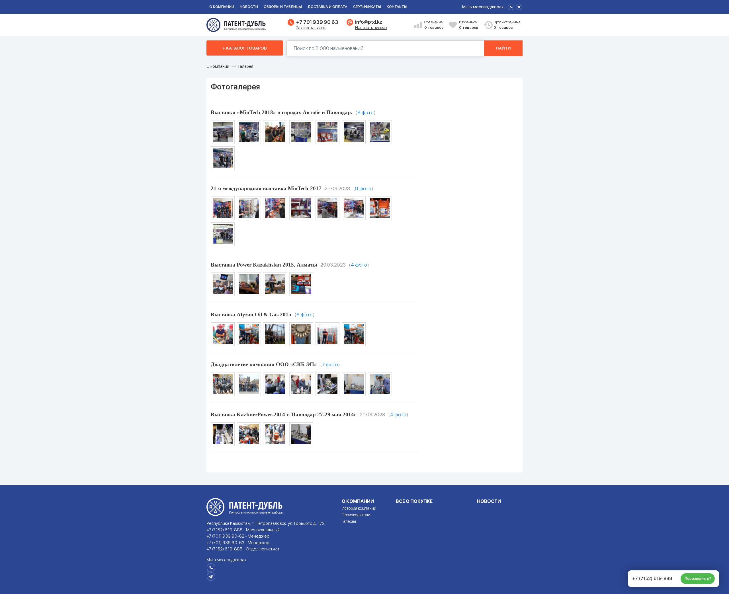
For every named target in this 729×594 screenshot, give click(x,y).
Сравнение (434, 25)
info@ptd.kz (368, 22)
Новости (249, 7)
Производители (356, 515)
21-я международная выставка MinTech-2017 (266, 188)
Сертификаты (367, 7)
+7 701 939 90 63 (317, 22)
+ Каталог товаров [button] (244, 48)
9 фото (363, 188)
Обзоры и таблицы (283, 7)
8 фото (365, 112)
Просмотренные (503, 25)
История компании (359, 508)
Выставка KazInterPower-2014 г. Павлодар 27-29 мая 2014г (284, 414)
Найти (503, 48)
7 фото (330, 364)
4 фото (359, 265)
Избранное (468, 25)
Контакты (397, 7)
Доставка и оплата (327, 7)
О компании (221, 7)
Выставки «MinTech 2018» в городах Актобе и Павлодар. (281, 112)
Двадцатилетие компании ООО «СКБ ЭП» (264, 364)
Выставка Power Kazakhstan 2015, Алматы (264, 265)
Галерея (349, 521)
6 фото (304, 315)
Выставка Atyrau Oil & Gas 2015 (251, 315)
